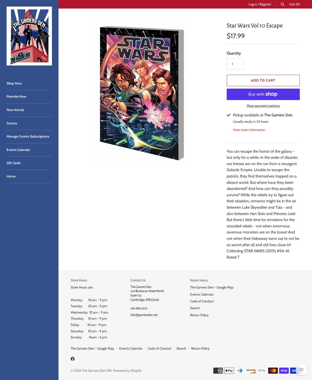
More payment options (263, 105)
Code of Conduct (202, 301)
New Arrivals (15, 110)
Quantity (234, 53)
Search (195, 308)
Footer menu (199, 280)
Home (11, 176)
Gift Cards (14, 163)
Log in (253, 4)
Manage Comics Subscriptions (28, 136)
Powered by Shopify (127, 370)
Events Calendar (18, 150)
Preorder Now (16, 96)
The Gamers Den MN (97, 370)
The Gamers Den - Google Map (212, 287)
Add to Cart (263, 80)
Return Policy (199, 315)
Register (265, 4)
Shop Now (14, 83)
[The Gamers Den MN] (29, 36)
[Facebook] (73, 359)
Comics (12, 123)
